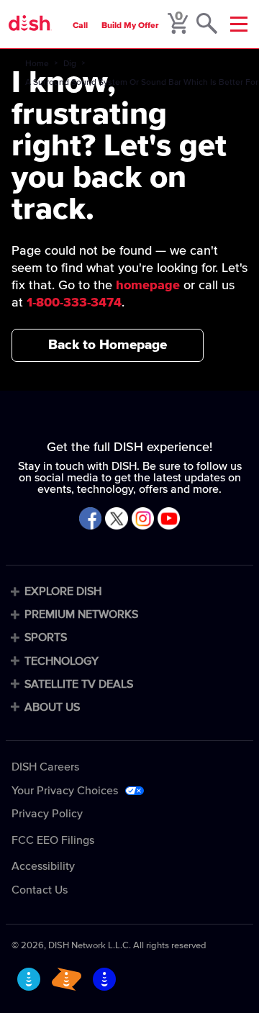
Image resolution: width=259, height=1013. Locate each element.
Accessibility (43, 866)
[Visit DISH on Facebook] (90, 519)
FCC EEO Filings (53, 840)
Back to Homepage (107, 345)
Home (37, 64)
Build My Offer (130, 26)
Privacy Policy (47, 813)
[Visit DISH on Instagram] (143, 519)
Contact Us (40, 890)
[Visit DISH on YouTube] (169, 519)
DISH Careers (45, 767)
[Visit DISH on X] (116, 519)
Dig (69, 64)
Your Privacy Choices (65, 790)
